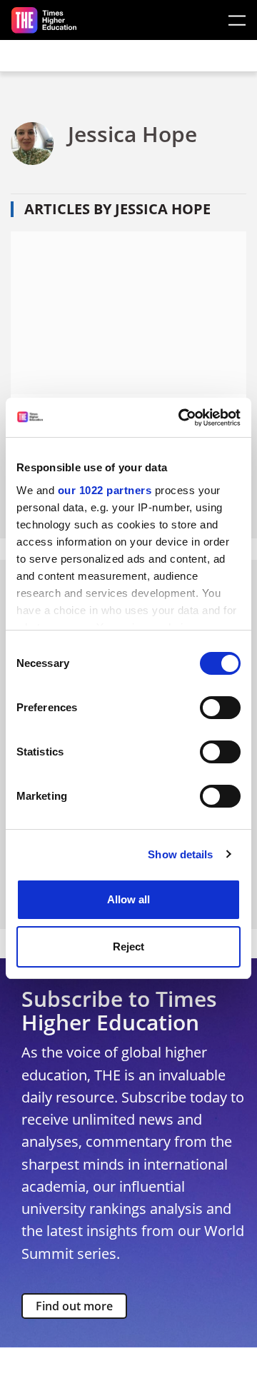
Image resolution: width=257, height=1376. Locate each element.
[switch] (220, 707)
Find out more (74, 1306)
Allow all (128, 899)
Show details (180, 854)
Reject (128, 946)
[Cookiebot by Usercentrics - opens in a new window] (181, 417)
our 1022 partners (105, 490)
